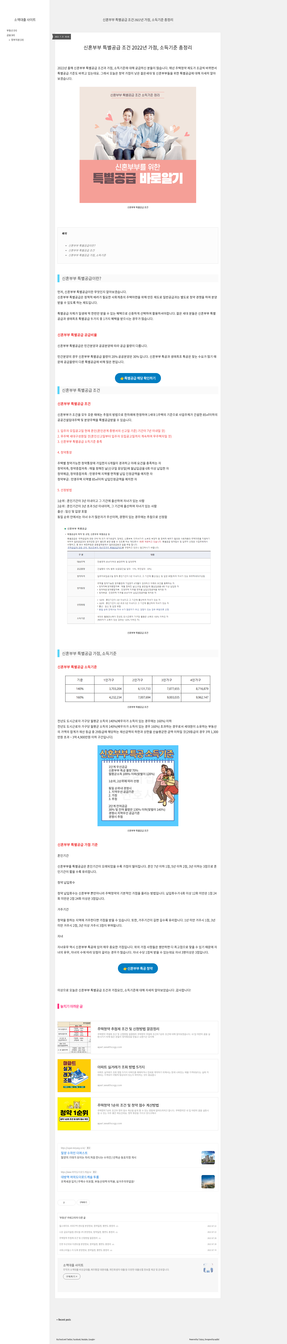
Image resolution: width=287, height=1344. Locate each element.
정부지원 (17, 39)
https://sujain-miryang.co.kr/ (73, 1148)
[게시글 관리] (72, 1202)
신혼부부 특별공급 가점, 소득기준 (87, 255)
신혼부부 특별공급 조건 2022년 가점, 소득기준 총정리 (138, 20)
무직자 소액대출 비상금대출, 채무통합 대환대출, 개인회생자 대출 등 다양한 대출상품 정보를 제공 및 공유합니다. (116, 1269)
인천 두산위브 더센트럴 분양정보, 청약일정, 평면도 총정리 (85, 1244)
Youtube (84, 1339)
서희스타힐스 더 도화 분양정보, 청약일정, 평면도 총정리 (84, 1250)
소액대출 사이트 (25, 20)
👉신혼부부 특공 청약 (138, 968)
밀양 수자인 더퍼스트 (74, 1153)
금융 (11, 35)
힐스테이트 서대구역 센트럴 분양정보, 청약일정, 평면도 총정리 (87, 1226)
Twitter (69, 1339)
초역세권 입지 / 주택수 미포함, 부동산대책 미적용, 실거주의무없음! (97, 1181)
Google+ (92, 1339)
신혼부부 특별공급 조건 (81, 250)
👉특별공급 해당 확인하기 (138, 378)
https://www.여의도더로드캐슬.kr (76, 1172)
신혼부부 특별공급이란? (81, 245)
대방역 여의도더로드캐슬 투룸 (80, 1177)
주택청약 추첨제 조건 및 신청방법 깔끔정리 (78, 1238)
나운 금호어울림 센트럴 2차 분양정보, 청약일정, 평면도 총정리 (87, 1232)
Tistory (201, 1339)
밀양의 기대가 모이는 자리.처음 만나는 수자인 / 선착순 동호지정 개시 (98, 1157)
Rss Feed (59, 1339)
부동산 (12, 30)
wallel (217, 1339)
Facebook (77, 1339)
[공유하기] (68, 1202)
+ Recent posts (63, 1319)
